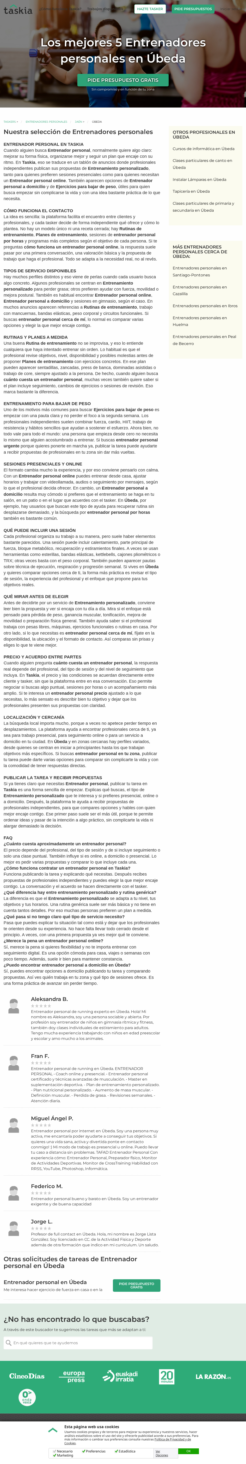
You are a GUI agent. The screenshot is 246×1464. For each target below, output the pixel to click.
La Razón (213, 1377)
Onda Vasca (27, 1397)
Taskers (10, 121)
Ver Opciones (162, 1453)
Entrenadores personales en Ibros (205, 306)
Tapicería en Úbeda (191, 191)
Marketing (65, 1455)
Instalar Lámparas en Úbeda (199, 179)
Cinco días (27, 1377)
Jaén (78, 121)
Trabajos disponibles (105, 9)
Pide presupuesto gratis (123, 80)
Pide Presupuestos (193, 9)
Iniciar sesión (231, 9)
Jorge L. (41, 1222)
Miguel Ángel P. (52, 1118)
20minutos (166, 1377)
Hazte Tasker (150, 9)
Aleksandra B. (49, 999)
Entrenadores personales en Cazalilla (200, 290)
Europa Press (73, 1377)
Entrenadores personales (46, 121)
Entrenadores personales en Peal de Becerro (204, 340)
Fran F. (40, 1056)
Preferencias (96, 1451)
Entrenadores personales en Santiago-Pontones (200, 271)
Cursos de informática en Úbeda (203, 148)
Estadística (127, 1451)
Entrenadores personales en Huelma (200, 321)
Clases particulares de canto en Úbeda (202, 164)
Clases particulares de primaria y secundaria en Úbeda (203, 207)
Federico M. (46, 1186)
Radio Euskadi (120, 1377)
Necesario (65, 1451)
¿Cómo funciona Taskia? (60, 9)
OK (188, 1451)
